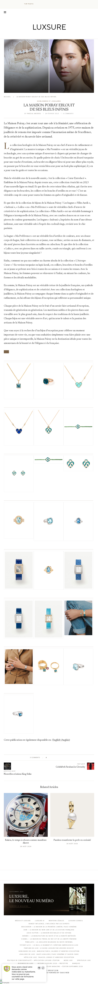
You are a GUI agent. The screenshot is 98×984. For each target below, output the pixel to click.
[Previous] (37, 4)
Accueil (7, 97)
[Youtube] (54, 35)
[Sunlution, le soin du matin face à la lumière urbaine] (71, 66)
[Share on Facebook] (51, 758)
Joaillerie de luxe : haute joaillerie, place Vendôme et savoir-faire (49, 954)
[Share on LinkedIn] (58, 758)
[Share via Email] (68, 758)
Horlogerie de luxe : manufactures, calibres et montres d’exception (49, 951)
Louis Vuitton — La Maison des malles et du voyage (49, 933)
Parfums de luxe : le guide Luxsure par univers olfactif (49, 948)
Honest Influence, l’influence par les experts (49, 924)
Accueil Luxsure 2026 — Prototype (53, 963)
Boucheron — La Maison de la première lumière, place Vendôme (49, 927)
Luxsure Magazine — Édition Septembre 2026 (63, 966)
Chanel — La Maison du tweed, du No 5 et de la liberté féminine (49, 939)
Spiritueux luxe (84, 960)
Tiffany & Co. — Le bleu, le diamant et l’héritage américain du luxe (49, 945)
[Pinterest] (51, 35)
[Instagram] (47, 35)
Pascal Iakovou (17, 88)
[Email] (58, 35)
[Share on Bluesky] (66, 758)
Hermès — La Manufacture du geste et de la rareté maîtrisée (49, 936)
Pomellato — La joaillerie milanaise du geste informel (49, 942)
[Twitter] (43, 35)
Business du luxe (25, 963)
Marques (76, 963)
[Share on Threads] (63, 758)
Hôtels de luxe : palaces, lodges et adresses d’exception (49, 957)
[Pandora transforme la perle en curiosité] (72, 815)
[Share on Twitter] (53, 758)
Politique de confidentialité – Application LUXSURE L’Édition (33, 960)
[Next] (41, 4)
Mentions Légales (56, 921)
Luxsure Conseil (75, 921)
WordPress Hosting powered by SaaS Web (49, 973)
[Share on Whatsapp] (61, 758)
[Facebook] (40, 35)
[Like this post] (48, 758)
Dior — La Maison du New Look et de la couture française (49, 930)
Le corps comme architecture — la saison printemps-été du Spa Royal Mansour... (25, 81)
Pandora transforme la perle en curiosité (72, 840)
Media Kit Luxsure (23, 921)
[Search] (93, 12)
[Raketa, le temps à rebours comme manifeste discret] (26, 815)
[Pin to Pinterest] (56, 758)
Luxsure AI (39, 921)
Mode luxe (68, 960)
